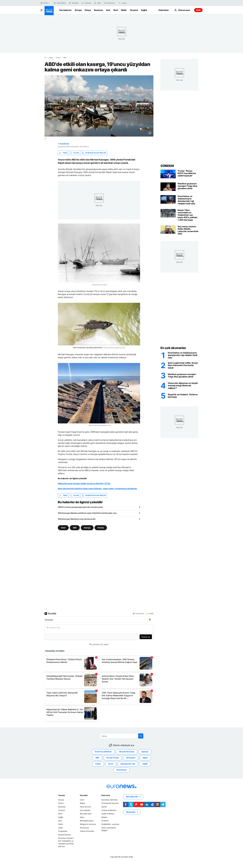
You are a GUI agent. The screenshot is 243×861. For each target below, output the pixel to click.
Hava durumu (85, 807)
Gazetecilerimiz (64, 835)
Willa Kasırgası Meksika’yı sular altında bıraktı (77, 519)
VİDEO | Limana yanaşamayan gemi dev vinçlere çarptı (80, 507)
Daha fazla (105, 795)
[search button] (120, 3)
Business (98, 10)
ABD (65, 57)
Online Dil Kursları (87, 831)
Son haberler (65, 10)
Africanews (84, 828)
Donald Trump (112, 758)
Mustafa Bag (64, 144)
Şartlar (104, 807)
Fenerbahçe (121, 770)
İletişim (104, 817)
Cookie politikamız (108, 810)
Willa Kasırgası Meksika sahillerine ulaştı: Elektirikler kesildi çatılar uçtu (87, 513)
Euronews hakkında (109, 800)
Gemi (63, 528)
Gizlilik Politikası (107, 814)
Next (115, 10)
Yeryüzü (134, 10)
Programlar (62, 831)
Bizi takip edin (86, 814)
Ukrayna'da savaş (126, 751)
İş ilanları (104, 821)
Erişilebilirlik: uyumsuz (110, 824)
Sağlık (144, 10)
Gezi (108, 10)
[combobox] (132, 3)
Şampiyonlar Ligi (127, 764)
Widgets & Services (88, 824)
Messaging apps (87, 821)
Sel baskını (130, 758)
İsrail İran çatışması (103, 751)
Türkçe (45, 3)
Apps (82, 817)
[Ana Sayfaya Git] (49, 10)
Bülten (82, 803)
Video (60, 828)
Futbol (98, 764)
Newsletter (131, 812)
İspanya (144, 751)
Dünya (88, 10)
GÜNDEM (167, 166)
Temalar (61, 795)
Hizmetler (84, 795)
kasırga (87, 528)
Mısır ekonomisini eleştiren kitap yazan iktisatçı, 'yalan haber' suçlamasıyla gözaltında (97, 488)
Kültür (124, 10)
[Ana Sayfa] (45, 57)
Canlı (198, 10)
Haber (51, 57)
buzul (110, 764)
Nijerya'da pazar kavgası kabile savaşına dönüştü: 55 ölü (84, 483)
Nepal (145, 758)
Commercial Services (110, 803)
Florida (101, 528)
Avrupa (78, 10)
